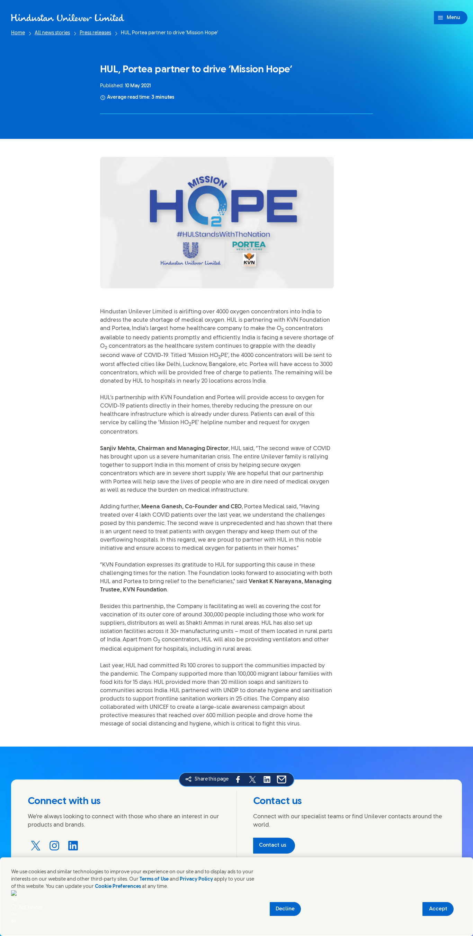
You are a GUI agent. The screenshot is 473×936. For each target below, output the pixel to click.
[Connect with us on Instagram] (54, 845)
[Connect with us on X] (35, 845)
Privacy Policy (196, 879)
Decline (285, 909)
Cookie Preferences (118, 886)
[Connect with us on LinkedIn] (73, 845)
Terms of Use (154, 879)
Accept (438, 909)
